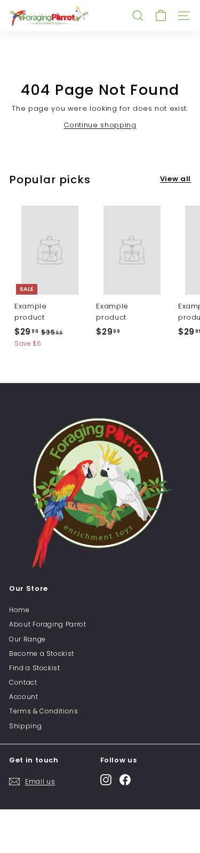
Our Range (27, 639)
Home (19, 609)
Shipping (25, 725)
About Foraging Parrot (47, 624)
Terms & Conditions (43, 711)
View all (175, 179)
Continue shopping (99, 125)
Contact (23, 682)
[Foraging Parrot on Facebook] (125, 779)
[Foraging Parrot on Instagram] (105, 779)
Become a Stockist (41, 653)
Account (23, 696)
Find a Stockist (34, 667)
